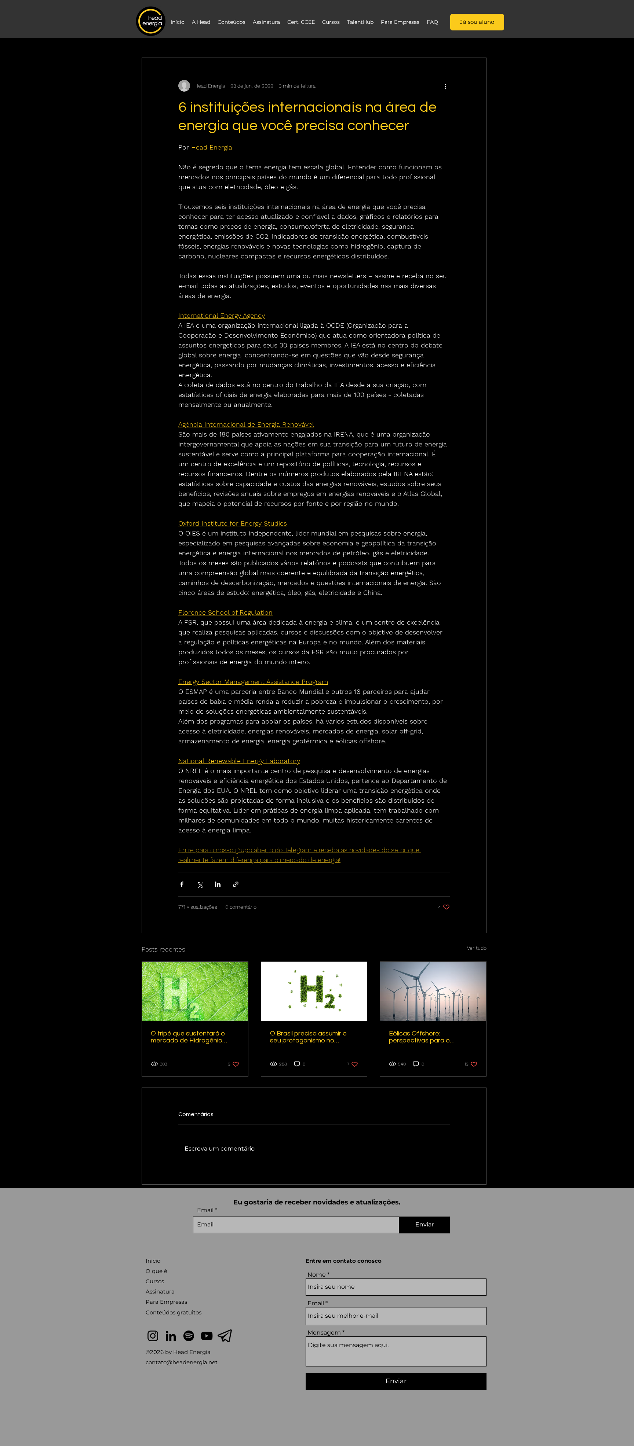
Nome (316, 1275)
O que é (156, 1270)
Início (153, 1260)
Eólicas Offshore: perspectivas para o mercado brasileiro (419, 1037)
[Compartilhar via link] (235, 884)
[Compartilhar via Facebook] (181, 884)
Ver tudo (477, 948)
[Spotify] (189, 1336)
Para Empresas (166, 1301)
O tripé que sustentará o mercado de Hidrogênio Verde (188, 1037)
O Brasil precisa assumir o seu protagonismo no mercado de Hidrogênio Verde (308, 1037)
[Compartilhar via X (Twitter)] (199, 884)
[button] (201, 21)
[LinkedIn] (171, 1336)
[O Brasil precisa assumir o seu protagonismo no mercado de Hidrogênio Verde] (314, 991)
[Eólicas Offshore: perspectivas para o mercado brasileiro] (433, 991)
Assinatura (160, 1291)
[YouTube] (207, 1336)
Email (205, 1210)
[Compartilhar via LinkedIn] (217, 884)
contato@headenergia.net (182, 1362)
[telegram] (225, 1336)
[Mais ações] (445, 85)
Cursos (155, 1281)
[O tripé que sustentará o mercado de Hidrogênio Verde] (195, 991)
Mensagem (324, 1333)
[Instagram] (153, 1336)
